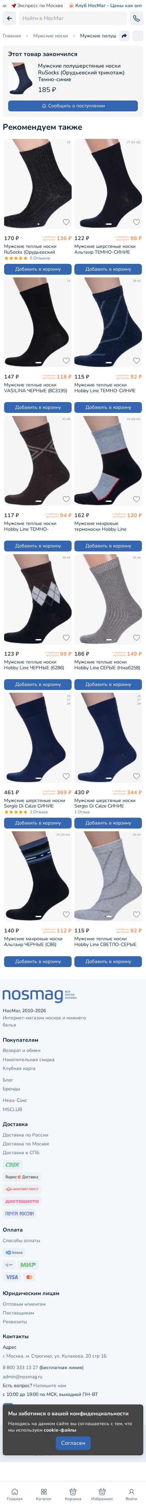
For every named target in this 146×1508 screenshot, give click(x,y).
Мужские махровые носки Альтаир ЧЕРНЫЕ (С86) (33, 941)
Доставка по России (25, 1135)
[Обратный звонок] (136, 18)
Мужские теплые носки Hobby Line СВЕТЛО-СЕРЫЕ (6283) (105, 941)
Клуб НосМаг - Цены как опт (108, 6)
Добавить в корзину (38, 269)
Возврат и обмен (21, 1050)
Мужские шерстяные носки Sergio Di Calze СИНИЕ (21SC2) (104, 803)
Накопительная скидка (29, 1059)
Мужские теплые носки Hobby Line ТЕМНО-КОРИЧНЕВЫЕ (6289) (30, 526)
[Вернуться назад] (9, 18)
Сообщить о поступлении (76, 106)
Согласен (73, 1443)
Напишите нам (49, 1385)
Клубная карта (19, 1068)
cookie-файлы (60, 1430)
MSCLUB (12, 1109)
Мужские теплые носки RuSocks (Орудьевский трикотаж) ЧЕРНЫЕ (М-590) (35, 249)
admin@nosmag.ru (22, 1377)
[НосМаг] (73, 996)
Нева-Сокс (15, 1100)
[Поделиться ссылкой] (124, 36)
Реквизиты (15, 1322)
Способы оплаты (21, 1240)
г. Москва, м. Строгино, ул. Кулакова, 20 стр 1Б (55, 1356)
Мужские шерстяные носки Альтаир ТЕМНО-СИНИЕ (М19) (104, 249)
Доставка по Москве (26, 1144)
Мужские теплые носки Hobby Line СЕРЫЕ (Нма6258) (107, 665)
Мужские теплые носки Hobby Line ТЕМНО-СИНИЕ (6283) (104, 388)
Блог (8, 1080)
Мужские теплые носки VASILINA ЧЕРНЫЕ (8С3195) (35, 388)
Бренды (11, 1089)
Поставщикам (18, 1313)
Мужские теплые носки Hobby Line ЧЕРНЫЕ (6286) (34, 665)
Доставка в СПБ (21, 1152)
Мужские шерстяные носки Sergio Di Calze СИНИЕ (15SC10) (34, 803)
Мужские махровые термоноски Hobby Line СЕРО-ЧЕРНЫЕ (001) (100, 526)
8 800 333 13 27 (20, 1367)
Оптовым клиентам (24, 1304)
